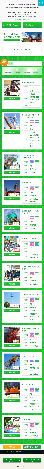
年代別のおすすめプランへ (22, 19)
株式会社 (12, 460)
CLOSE (41, 3)
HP (32, 460)
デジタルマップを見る (23, 14)
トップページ (6, 452)
